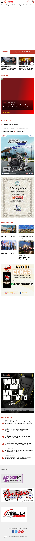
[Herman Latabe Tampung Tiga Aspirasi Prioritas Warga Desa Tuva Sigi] (26, 61)
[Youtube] (22, 531)
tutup (5, 537)
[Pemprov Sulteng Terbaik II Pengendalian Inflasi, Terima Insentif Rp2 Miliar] (8, 245)
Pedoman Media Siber (14, 528)
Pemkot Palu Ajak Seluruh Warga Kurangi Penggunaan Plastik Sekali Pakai (17, 430)
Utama (4, 102)
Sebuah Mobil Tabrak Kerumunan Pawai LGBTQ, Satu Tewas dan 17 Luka (19, 450)
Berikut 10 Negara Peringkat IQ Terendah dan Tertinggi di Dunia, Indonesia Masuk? (18, 457)
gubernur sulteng (9, 128)
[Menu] (2, 2)
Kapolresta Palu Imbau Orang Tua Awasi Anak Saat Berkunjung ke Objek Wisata (17, 107)
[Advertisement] (17, 24)
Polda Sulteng (8, 131)
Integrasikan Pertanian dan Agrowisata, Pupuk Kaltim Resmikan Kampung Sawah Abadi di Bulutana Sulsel (8, 236)
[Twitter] (16, 531)
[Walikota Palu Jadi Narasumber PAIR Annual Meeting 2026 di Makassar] (26, 229)
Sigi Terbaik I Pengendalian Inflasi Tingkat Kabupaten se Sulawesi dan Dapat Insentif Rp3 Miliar (25, 257)
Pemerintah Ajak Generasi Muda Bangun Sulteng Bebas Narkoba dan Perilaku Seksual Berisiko (19, 444)
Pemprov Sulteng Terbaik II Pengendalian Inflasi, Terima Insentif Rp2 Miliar (8, 253)
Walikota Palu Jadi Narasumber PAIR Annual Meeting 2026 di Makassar (26, 236)
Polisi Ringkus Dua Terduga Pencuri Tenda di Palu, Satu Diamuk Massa (8, 68)
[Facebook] (13, 531)
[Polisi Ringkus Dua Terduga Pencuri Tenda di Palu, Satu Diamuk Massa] (8, 61)
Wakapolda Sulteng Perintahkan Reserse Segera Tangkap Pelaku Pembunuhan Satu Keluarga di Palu (19, 423)
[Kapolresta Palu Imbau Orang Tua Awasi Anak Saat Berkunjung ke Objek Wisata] (17, 94)
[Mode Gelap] (28, 2)
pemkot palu (20, 131)
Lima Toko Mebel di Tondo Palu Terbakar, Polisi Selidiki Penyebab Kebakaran (19, 437)
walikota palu (23, 128)
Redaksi (25, 528)
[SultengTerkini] (8, 2)
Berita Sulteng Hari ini (10, 125)
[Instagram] (19, 531)
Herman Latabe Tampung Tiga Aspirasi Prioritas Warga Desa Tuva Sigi (26, 68)
